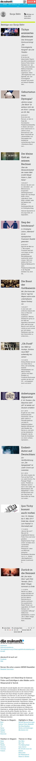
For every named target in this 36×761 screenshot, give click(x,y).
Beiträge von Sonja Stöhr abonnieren (29, 16)
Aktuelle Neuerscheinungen (27, 722)
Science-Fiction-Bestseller (26, 724)
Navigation (25, 2)
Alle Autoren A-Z (23, 730)
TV (1, 726)
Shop (30, 2)
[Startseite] (6, 2)
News (2, 741)
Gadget (2, 730)
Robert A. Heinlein (24, 756)
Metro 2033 (22, 753)
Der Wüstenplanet (24, 754)
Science (2, 732)
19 (7, 630)
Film (1, 724)
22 (15, 630)
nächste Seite (26, 630)
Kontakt (2, 651)
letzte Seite (17, 632)
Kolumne (3, 747)
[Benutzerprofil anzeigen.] (3, 16)
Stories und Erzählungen (26, 728)
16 (31, 628)
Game (2, 728)
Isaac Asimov (22, 747)
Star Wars (21, 741)
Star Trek (21, 743)
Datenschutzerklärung (6, 647)
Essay (2, 743)
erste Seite (7, 628)
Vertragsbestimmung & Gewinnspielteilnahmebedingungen (17, 649)
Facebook (3, 659)
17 (33, 628)
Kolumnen (3, 734)
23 (17, 630)
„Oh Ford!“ (27, 344)
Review (2, 745)
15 (29, 628)
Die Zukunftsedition (24, 726)
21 (12, 630)
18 (5, 630)
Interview (3, 749)
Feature (2, 751)
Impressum (3, 645)
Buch (1, 722)
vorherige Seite (17, 628)
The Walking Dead (24, 745)
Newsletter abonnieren (7, 669)
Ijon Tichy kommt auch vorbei (28, 509)
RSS (1, 661)
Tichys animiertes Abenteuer (27, 33)
